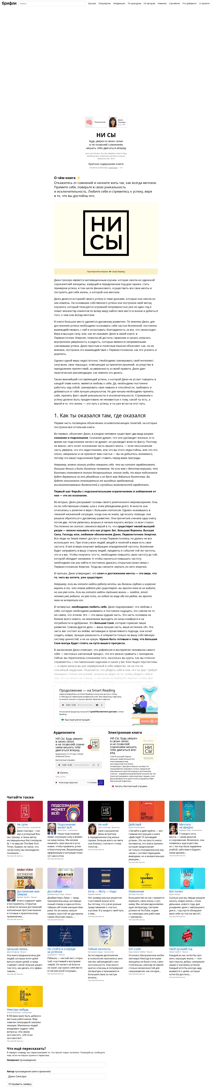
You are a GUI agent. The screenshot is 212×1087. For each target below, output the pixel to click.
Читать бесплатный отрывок (131, 786)
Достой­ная (54, 891)
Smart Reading (118, 271)
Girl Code (135, 949)
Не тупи (22, 824)
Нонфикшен (119, 3)
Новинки (162, 3)
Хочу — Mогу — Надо (102, 891)
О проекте (204, 3)
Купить (64, 772)
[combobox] (52, 3)
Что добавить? (189, 3)
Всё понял (176, 891)
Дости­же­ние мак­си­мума (28, 893)
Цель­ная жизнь (17, 949)
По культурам (134, 3)
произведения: (21, 1060)
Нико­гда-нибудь (18, 1010)
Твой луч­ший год (180, 949)
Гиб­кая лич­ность (99, 949)
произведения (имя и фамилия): (29, 1071)
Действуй (135, 824)
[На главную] (9, 3)
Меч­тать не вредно (186, 826)
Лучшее (92, 3)
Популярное (105, 3)
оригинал (113, 167)
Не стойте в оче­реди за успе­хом (61, 950)
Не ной (103, 824)
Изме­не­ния (136, 891)
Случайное (174, 3)
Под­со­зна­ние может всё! (67, 826)
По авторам (149, 3)
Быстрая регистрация (77, 719)
